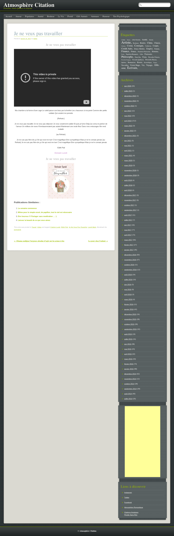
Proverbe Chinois (153, 57)
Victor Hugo (135, 65)
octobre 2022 (129, 106)
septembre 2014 (130, 389)
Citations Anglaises (131, 512)
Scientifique (148, 62)
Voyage (149, 65)
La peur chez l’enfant (98, 241)
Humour (106, 16)
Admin (35, 38)
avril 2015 (128, 354)
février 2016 (128, 304)
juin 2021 (127, 141)
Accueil (8, 16)
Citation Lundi (55, 227)
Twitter (126, 497)
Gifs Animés (82, 16)
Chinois (157, 43)
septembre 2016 (130, 270)
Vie (143, 65)
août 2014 (128, 394)
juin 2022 (127, 111)
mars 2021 (128, 155)
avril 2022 (128, 121)
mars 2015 (128, 359)
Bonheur (50, 16)
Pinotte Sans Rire (130, 515)
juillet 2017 (128, 220)
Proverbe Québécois (138, 60)
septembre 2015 (130, 329)
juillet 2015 (128, 339)
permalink (17, 230)
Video (39, 227)
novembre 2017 (130, 200)
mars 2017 (128, 240)
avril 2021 (128, 150)
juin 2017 (127, 225)
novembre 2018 (130, 170)
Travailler (124, 65)
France (133, 51)
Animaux (95, 16)
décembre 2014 (130, 374)
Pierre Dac (138, 57)
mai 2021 (127, 146)
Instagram (128, 492)
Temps (155, 62)
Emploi (149, 48)
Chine (149, 42)
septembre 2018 (130, 175)
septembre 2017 (130, 210)
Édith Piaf (64, 227)
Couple (155, 45)
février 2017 (128, 245)
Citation (123, 46)
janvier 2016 (129, 309)
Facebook (128, 502)
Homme (155, 51)
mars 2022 (128, 126)
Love (122, 54)
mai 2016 (127, 289)
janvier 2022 (129, 131)
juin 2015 (127, 344)
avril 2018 (128, 190)
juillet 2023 (128, 91)
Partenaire (148, 54)
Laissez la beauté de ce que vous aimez (34, 220)
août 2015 (128, 334)
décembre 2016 (130, 255)
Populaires (29, 16)
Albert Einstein (136, 40)
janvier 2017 (129, 250)
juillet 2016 (128, 280)
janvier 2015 (129, 369)
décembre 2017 (130, 195)
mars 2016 (128, 299)
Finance (125, 51)
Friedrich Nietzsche (144, 51)
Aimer (128, 40)
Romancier (131, 62)
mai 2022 (127, 116)
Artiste (126, 42)
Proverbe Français (126, 60)
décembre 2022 (130, 96)
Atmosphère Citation (29, 4)
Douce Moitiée (139, 49)
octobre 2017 (129, 205)
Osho (141, 54)
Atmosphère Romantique (133, 507)
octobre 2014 (129, 384)
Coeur (129, 45)
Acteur (123, 40)
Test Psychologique (121, 16)
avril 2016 (128, 294)
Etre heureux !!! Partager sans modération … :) (37, 216)
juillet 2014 (128, 399)
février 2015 (128, 364)
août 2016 (128, 275)
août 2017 (128, 215)
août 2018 (128, 180)
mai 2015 (127, 349)
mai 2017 (127, 230)
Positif (70, 16)
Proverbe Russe (151, 59)
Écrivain (132, 68)
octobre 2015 (129, 324)
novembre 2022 (130, 101)
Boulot (142, 43)
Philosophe (127, 56)
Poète (144, 57)
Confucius (148, 46)
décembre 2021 (130, 136)
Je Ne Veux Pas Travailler (78, 227)
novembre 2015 (130, 319)
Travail (34, 227)
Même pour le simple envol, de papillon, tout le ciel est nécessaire (45, 212)
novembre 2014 (130, 379)
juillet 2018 (128, 185)
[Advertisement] (142, 441)
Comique (138, 45)
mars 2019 (128, 165)
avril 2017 (128, 235)
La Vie (61, 16)
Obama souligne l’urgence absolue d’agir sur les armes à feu (39, 241)
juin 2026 (127, 86)
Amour (19, 16)
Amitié (41, 16)
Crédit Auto (126, 48)
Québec (123, 62)
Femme (156, 49)
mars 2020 (128, 160)
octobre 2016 (129, 265)
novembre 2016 (130, 260)
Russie (139, 62)
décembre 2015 (130, 314)
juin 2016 (127, 284)
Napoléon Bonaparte (132, 54)
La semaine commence (27, 208)
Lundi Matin (92, 227)
